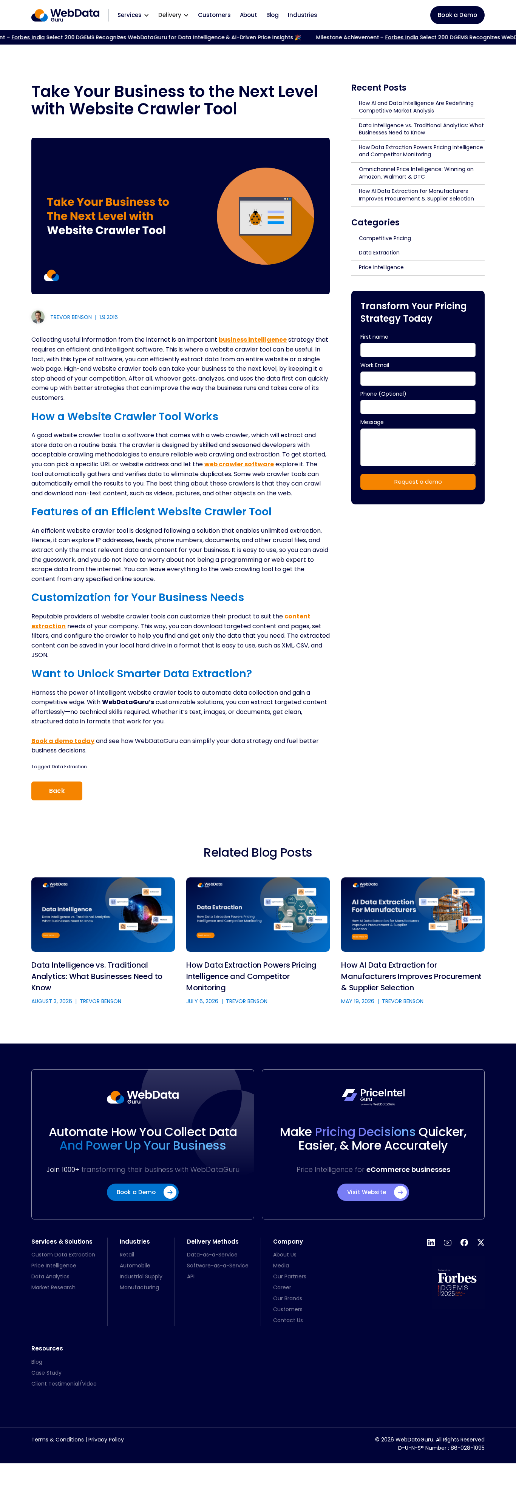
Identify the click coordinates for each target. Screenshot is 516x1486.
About (248, 15)
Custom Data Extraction (63, 1254)
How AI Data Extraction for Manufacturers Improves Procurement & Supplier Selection (416, 194)
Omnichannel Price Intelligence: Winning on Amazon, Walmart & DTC (416, 172)
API (191, 1276)
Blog (272, 15)
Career (282, 1287)
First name (374, 337)
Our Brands (287, 1298)
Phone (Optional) (383, 393)
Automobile (135, 1265)
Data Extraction (69, 766)
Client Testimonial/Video (64, 1383)
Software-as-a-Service (218, 1265)
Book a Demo (457, 15)
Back (57, 790)
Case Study (46, 1373)
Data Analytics (50, 1276)
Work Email (374, 365)
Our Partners (289, 1276)
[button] (133, 15)
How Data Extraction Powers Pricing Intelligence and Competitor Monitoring (421, 151)
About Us (285, 1254)
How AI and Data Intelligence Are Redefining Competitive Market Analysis (416, 106)
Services (129, 15)
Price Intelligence (381, 267)
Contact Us (288, 1320)
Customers (214, 15)
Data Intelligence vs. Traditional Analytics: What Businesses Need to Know (421, 129)
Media (281, 1265)
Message (372, 422)
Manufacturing (139, 1287)
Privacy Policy (106, 1439)
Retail (127, 1254)
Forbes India (388, 37)
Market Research (53, 1287)
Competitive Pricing (385, 238)
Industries (302, 15)
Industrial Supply (141, 1276)
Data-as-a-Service (212, 1254)
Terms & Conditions (57, 1439)
